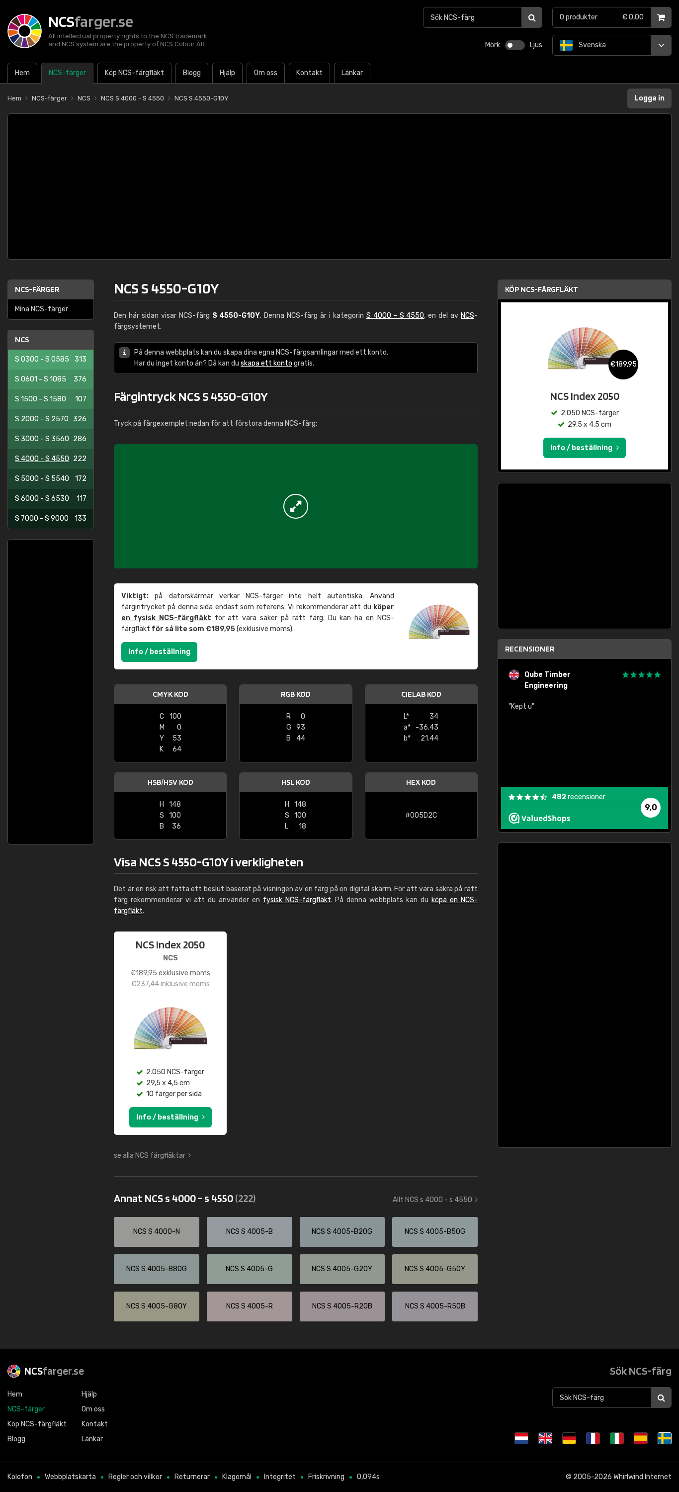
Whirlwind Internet (642, 1477)
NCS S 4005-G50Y (435, 1269)
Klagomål (237, 1477)
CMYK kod (170, 694)
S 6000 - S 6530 (50, 498)
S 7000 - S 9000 (50, 518)
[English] (545, 1438)
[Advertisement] (339, 186)
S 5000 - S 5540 (50, 478)
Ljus (536, 45)
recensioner (578, 797)
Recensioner (529, 648)
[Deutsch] (569, 1438)
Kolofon (19, 1477)
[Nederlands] (521, 1438)
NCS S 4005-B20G (342, 1231)
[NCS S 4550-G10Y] (296, 506)
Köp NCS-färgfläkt (541, 289)
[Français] (593, 1438)
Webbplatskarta (70, 1477)
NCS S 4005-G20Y (342, 1269)
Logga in (649, 98)
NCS (22, 339)
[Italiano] (617, 1438)
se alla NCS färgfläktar (149, 1155)
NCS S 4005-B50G (435, 1231)
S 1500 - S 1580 (50, 399)
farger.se (54, 1370)
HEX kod (421, 782)
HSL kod (295, 782)
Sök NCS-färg (641, 1370)
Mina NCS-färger (41, 309)
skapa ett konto (266, 363)
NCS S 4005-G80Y (156, 1306)
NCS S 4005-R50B (435, 1306)
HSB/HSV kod (170, 782)
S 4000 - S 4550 (50, 459)
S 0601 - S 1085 (50, 379)
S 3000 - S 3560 (50, 439)
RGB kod (296, 694)
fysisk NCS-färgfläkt (297, 900)
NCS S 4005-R (249, 1306)
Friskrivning (326, 1477)
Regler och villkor (135, 1477)
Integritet (280, 1477)
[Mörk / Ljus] (515, 45)
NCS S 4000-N (156, 1231)
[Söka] (531, 17)
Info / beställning (159, 652)
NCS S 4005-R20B (342, 1306)
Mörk (492, 45)
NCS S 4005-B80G (156, 1269)
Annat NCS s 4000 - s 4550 (184, 1198)
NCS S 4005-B (249, 1231)
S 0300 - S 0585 (50, 359)
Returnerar (192, 1477)
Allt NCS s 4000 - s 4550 (432, 1200)
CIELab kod (421, 694)
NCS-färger (37, 289)
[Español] (641, 1438)
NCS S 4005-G (249, 1269)
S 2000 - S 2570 (50, 419)
